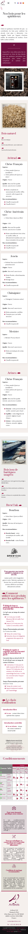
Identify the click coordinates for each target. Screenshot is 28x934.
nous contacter (18, 814)
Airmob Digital (10, 931)
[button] (8, 3)
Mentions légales (21, 928)
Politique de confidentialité (8, 929)
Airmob (19, 931)
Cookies (17, 929)
